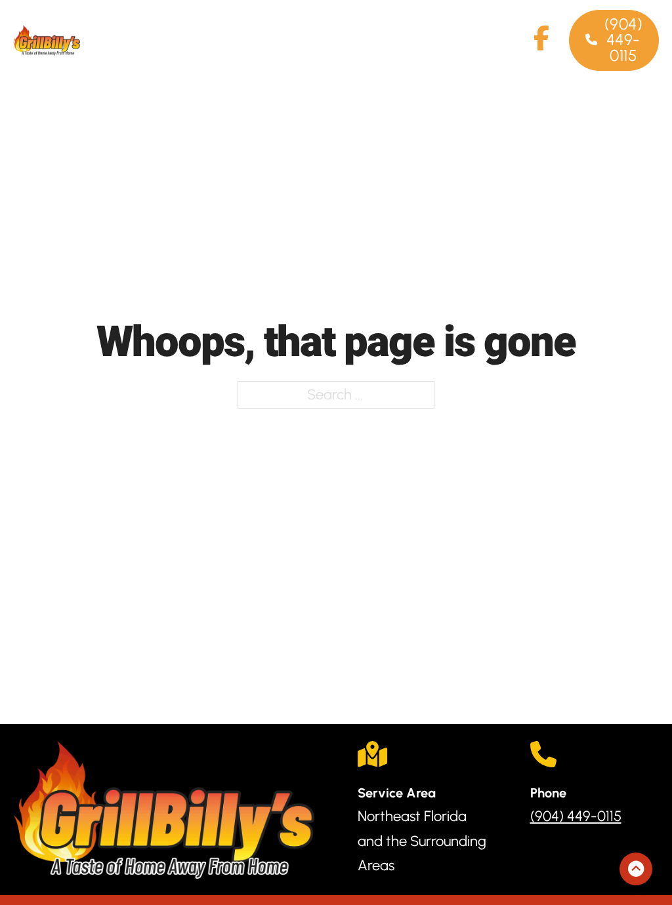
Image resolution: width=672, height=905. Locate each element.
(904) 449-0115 (623, 39)
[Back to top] (636, 869)
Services (177, 28)
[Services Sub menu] (217, 28)
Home (99, 28)
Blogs (497, 28)
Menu (346, 28)
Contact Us (422, 40)
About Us (276, 40)
